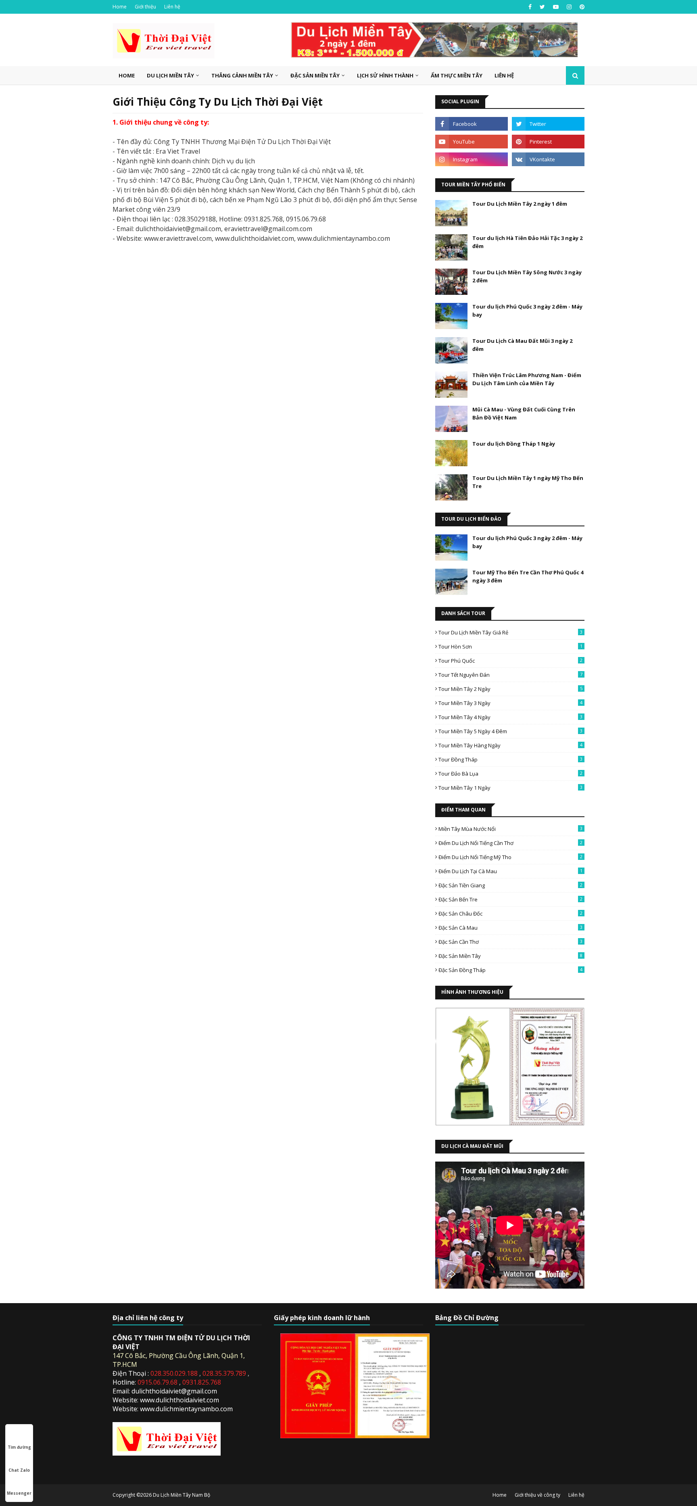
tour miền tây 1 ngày (510, 787)
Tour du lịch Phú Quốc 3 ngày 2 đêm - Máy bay (527, 310)
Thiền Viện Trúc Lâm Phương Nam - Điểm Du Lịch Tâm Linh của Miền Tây (526, 379)
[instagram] (569, 7)
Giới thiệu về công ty (537, 1494)
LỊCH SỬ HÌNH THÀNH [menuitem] (385, 75)
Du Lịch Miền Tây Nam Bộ (181, 1494)
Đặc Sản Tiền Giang (510, 885)
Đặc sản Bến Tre (510, 899)
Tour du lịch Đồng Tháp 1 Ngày (513, 443)
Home (120, 6)
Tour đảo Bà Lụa (510, 773)
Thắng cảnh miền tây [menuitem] (242, 75)
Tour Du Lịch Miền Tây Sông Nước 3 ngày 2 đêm (527, 276)
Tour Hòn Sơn (510, 646)
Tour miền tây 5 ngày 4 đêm (510, 731)
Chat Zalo (19, 1470)
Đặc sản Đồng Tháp (510, 970)
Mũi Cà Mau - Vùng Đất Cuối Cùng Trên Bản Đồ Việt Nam (523, 413)
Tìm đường (19, 1447)
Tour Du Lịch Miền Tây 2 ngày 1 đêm (519, 203)
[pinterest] (581, 7)
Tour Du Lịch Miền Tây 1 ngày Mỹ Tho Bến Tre (527, 482)
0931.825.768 (201, 1382)
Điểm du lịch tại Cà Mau (510, 871)
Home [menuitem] (127, 75)
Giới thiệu (145, 6)
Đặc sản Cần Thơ (510, 941)
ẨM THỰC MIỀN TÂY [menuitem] (456, 75)
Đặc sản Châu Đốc (510, 913)
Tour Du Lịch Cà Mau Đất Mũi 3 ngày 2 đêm (522, 345)
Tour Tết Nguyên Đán (510, 674)
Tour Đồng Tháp (510, 759)
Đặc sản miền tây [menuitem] (315, 75)
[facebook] (530, 7)
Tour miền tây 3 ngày (510, 703)
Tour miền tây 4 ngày (510, 717)
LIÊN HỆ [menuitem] (504, 75)
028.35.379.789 (225, 1373)
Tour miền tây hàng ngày (510, 745)
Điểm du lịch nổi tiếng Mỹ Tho (510, 857)
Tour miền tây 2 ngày (510, 689)
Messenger (19, 1493)
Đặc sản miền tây (510, 956)
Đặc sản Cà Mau (510, 927)
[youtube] (556, 7)
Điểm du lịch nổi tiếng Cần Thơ (510, 843)
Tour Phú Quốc (510, 660)
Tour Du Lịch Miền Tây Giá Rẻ (510, 632)
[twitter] (542, 7)
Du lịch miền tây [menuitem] (170, 75)
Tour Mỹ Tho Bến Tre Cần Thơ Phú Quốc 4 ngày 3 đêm (527, 576)
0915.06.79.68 (158, 1382)
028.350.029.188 (174, 1373)
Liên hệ (172, 6)
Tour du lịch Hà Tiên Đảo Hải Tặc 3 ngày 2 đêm (527, 242)
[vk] (548, 159)
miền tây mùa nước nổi (510, 828)
